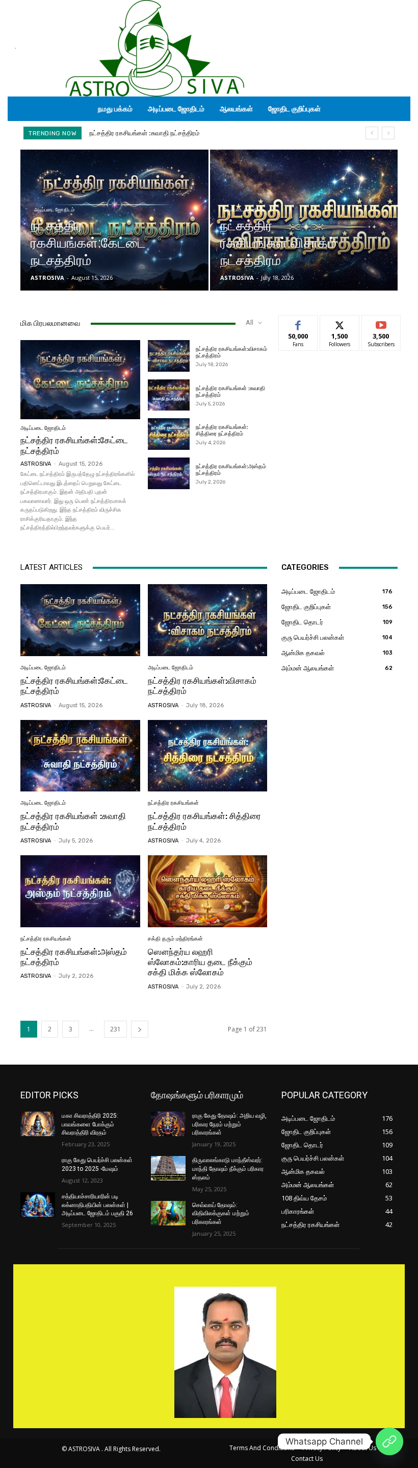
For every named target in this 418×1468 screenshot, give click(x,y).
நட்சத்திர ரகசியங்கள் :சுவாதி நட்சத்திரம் (230, 391)
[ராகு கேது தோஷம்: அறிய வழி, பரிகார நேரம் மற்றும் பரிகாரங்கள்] (168, 1124)
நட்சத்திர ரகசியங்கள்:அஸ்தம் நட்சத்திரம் (231, 469)
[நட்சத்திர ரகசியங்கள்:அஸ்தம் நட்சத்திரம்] (169, 473)
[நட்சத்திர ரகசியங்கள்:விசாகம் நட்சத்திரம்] (304, 220)
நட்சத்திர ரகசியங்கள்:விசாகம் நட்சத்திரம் (202, 686)
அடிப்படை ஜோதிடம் (54, 209)
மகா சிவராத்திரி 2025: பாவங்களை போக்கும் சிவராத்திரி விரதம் (90, 1124)
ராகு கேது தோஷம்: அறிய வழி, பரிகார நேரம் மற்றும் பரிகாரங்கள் (229, 1124)
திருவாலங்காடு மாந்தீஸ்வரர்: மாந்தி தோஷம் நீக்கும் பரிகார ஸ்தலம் (228, 1169)
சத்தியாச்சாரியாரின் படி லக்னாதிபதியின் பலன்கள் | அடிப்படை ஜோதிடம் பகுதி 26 (97, 1205)
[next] (388, 133)
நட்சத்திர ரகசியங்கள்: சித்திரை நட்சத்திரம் (149, 133)
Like (298, 323)
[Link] (389, 1441)
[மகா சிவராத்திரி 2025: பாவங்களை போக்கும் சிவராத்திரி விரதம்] (37, 1124)
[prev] (371, 133)
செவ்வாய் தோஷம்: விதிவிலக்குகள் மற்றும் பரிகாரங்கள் (220, 1213)
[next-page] (139, 1029)
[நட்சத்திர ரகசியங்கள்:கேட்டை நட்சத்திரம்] (114, 220)
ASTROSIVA (35, 464)
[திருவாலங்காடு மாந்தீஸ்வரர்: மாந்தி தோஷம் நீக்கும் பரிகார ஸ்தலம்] (168, 1168)
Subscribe (381, 323)
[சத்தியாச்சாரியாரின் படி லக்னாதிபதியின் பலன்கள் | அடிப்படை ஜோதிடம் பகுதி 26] (37, 1204)
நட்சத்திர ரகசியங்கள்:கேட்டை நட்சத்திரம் (74, 686)
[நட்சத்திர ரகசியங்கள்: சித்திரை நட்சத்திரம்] (169, 434)
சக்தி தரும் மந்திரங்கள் (175, 939)
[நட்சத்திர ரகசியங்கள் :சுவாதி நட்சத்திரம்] (169, 395)
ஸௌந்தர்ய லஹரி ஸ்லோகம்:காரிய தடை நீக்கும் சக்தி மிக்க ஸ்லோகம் (200, 962)
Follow (340, 323)
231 (115, 1029)
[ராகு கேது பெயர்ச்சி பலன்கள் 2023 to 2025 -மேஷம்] (37, 1168)
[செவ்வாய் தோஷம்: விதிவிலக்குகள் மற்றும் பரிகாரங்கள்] (168, 1213)
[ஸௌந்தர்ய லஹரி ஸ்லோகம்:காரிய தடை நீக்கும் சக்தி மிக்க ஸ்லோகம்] (208, 891)
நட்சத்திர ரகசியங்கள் (173, 803)
